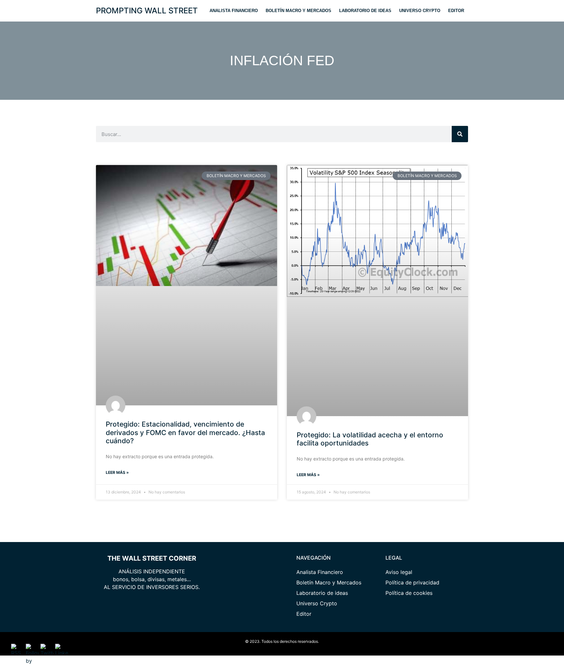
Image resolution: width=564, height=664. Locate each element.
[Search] (460, 134)
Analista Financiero (234, 10)
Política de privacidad (412, 582)
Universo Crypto (419, 10)
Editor (456, 10)
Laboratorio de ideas (365, 10)
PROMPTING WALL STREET (147, 10)
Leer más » (117, 472)
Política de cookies (408, 593)
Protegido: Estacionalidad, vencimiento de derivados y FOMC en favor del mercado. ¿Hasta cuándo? (185, 432)
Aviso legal (398, 572)
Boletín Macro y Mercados (298, 10)
